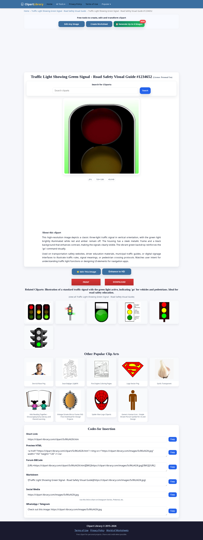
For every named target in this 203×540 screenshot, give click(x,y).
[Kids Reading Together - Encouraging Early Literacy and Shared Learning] (38, 400)
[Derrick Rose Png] (38, 369)
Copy (172, 439)
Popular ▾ (106, 4)
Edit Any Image (71, 24)
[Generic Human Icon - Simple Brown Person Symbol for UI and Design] (132, 400)
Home (49, 4)
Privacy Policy (75, 4)
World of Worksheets (117, 530)
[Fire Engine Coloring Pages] (101, 369)
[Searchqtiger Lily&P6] (70, 369)
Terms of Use (92, 4)
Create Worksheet (99, 24)
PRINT (86, 282)
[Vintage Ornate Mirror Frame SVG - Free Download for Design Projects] (70, 400)
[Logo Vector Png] (132, 369)
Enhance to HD (117, 271)
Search (145, 91)
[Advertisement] (101, 50)
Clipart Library (94, 525)
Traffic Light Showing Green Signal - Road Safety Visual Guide (58, 11)
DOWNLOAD (119, 281)
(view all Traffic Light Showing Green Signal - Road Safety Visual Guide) (101, 296)
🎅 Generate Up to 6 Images (130, 23)
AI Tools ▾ (60, 4)
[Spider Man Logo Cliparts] (101, 400)
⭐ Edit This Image (86, 271)
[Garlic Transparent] (164, 369)
